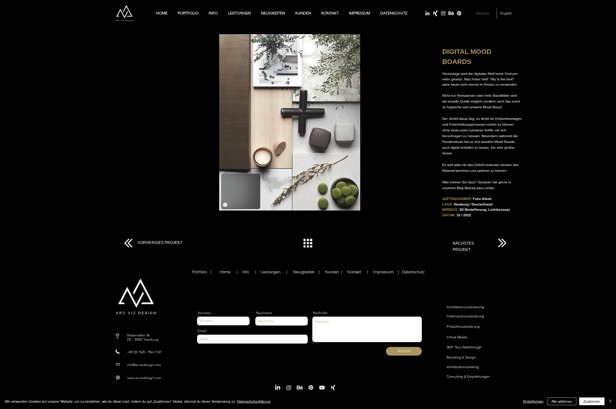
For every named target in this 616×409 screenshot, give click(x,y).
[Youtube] (322, 387)
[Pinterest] (459, 13)
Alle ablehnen (562, 401)
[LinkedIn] (278, 387)
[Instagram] (443, 13)
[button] (289, 122)
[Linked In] (427, 13)
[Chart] (128, 243)
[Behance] (451, 13)
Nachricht (320, 312)
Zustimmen (591, 401)
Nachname (264, 312)
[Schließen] (610, 401)
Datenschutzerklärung (253, 401)
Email (201, 330)
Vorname (204, 312)
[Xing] (435, 13)
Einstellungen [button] (533, 401)
